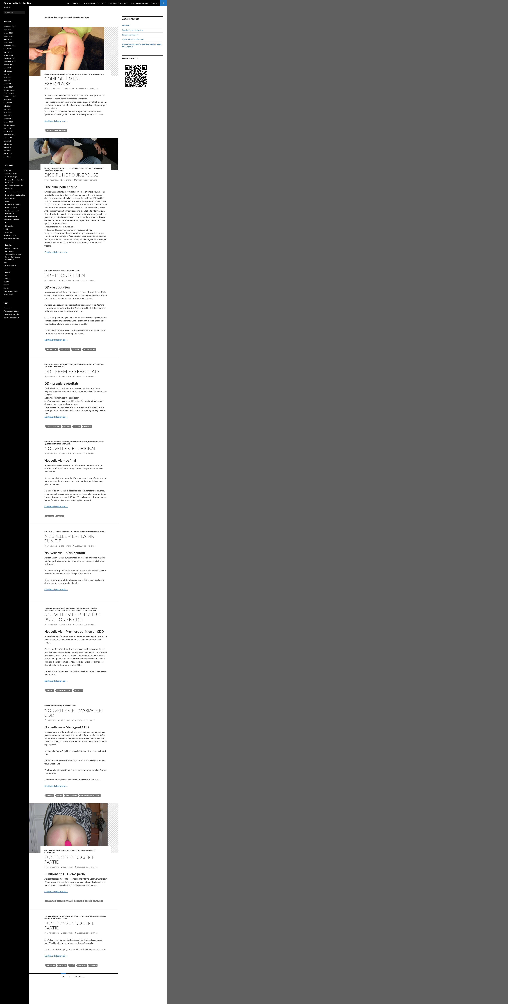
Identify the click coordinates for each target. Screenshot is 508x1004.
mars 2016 (7, 52)
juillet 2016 (8, 49)
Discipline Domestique (54, 74)
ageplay (8, 272)
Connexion (8, 308)
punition (92, 74)
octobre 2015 (8, 65)
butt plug (48, 365)
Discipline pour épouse (71, 175)
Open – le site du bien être (17, 3)
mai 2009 (7, 157)
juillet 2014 (8, 103)
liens (5, 262)
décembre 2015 (9, 58)
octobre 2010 (8, 138)
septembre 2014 (9, 96)
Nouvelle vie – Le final (70, 448)
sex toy (6, 288)
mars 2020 (7, 30)
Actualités (7, 170)
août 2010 (7, 141)
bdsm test (126, 25)
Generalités (8, 232)
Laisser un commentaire (88, 89)
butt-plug (65, 349)
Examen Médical (9, 198)
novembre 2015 (9, 61)
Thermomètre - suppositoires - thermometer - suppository (70, 610)
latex (7, 223)
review (6, 285)
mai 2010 (7, 150)
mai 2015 (7, 74)
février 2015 (8, 84)
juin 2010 (7, 147)
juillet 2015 (8, 71)
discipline (79, 901)
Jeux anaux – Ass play (11, 239)
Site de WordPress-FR (11, 317)
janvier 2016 (8, 55)
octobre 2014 (8, 93)
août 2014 (7, 100)
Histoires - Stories (79, 74)
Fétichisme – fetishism (11, 220)
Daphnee (67, 426)
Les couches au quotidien (14, 185)
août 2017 (7, 39)
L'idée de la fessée (11, 216)
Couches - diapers (52, 271)
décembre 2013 (9, 125)
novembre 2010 (9, 135)
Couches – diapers (10, 174)
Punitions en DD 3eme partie (69, 859)
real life (100, 74)
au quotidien (52, 349)
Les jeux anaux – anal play (93, 3)
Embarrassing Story (130, 35)
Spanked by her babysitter (132, 30)
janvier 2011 (8, 131)
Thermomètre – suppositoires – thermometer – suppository (13, 257)
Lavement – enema (11, 248)
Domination (79, 365)
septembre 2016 (9, 46)
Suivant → (79, 976)
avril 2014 (7, 112)
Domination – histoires (13, 192)
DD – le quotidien (64, 275)
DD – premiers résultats (71, 371)
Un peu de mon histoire (139, 3)
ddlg (6, 275)
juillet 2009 (8, 154)
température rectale (53, 170)
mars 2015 (7, 81)
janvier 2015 (8, 87)
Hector (77, 426)
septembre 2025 (9, 27)
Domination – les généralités (15, 195)
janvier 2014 (8, 122)
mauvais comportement (56, 130)
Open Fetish (69, 89)
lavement (76, 349)
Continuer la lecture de (56, 121)
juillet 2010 (8, 144)
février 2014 (8, 119)
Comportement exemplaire (62, 81)
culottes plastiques (11, 177)
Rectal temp (9, 251)
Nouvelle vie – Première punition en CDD (72, 617)
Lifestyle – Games (10, 266)
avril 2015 (7, 77)
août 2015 (7, 68)
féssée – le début (11, 208)
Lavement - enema (93, 365)
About (154, 3)
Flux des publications (11, 311)
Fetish (67, 168)
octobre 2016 (8, 42)
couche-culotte (53, 426)
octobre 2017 (8, 36)
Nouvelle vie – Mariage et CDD (74, 713)
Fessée (67, 74)
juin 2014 (7, 106)
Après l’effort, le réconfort (133, 39)
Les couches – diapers (117, 3)
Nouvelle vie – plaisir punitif (69, 538)
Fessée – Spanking (71, 3)
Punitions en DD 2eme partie (69, 925)
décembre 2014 (9, 90)
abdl (6, 269)
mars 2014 (7, 116)
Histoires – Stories (10, 235)
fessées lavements (64, 690)
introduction (71, 795)
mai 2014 (7, 109)
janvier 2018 (8, 33)
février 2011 (8, 128)
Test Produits (8, 294)
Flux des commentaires (12, 314)
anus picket (49, 916)
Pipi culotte (9, 226)
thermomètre (89, 349)
